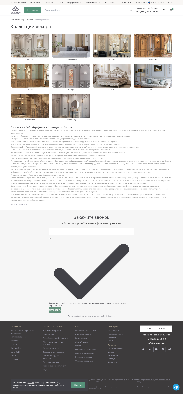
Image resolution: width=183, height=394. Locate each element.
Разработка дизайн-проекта (55, 338)
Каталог (30, 20)
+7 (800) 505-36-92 (156, 338)
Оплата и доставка (51, 348)
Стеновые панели (83, 334)
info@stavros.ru (156, 343)
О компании (91, 2)
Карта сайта (16, 348)
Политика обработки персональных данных (85, 316)
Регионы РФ (113, 355)
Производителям (18, 2)
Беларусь (112, 358)
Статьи (14, 344)
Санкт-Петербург (115, 348)
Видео (46, 369)
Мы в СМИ (15, 352)
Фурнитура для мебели (85, 349)
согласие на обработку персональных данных (72, 303)
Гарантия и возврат (51, 362)
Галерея (14, 359)
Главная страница (17, 20)
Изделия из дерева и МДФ (86, 330)
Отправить (55, 309)
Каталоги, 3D (126, 2)
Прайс (60, 2)
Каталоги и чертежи (52, 330)
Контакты (140, 2)
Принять (78, 385)
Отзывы (14, 356)
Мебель (78, 345)
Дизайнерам (35, 2)
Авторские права (18, 337)
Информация (73, 2)
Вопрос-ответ (110, 2)
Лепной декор (81, 342)
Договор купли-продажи (53, 352)
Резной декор (81, 338)
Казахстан (112, 362)
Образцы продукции (84, 361)
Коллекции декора (83, 357)
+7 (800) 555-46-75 (147, 11)
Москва (111, 352)
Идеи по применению (85, 353)
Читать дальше (18, 204)
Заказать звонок (156, 328)
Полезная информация (53, 327)
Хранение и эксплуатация (54, 366)
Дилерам (49, 2)
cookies (31, 382)
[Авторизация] (164, 10)
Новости (14, 340)
